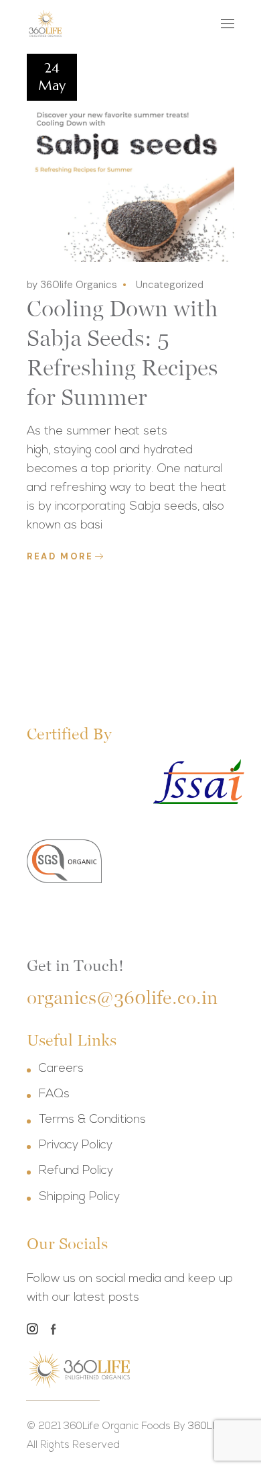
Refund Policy (76, 1171)
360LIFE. (208, 1427)
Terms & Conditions (92, 1120)
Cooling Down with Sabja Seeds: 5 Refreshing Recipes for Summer (122, 352)
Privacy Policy (75, 1146)
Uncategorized (169, 284)
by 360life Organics (72, 284)
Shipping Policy (79, 1197)
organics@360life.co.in (122, 997)
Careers (61, 1069)
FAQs (54, 1095)
